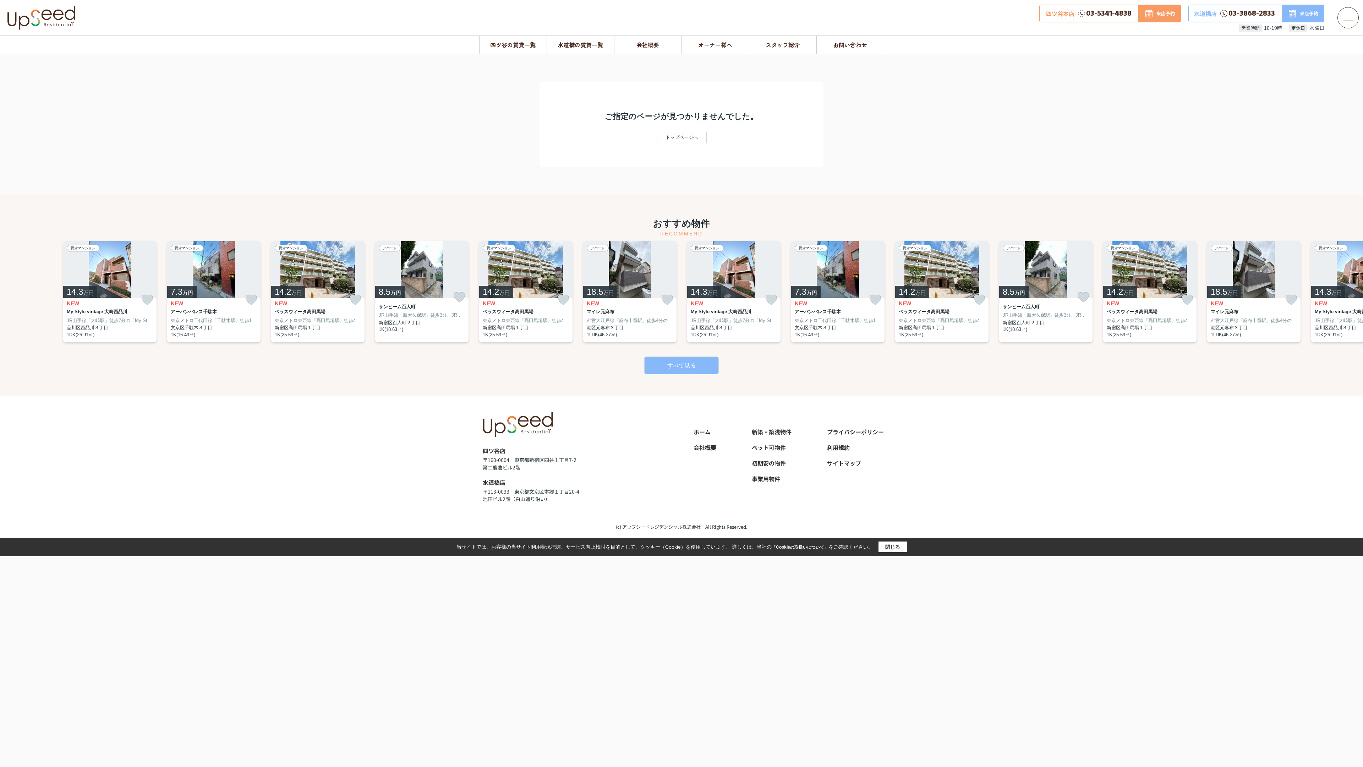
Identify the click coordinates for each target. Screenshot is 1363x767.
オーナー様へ (715, 44)
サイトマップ (844, 463)
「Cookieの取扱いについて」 (800, 547)
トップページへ (682, 137)
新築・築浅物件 (772, 432)
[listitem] (526, 292)
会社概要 (647, 44)
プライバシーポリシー (855, 432)
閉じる (892, 547)
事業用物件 (766, 478)
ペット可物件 (769, 447)
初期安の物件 (769, 463)
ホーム (702, 432)
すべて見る (681, 366)
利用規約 (838, 447)
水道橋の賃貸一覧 (580, 44)
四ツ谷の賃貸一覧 (513, 44)
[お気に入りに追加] (147, 300)
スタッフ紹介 (783, 44)
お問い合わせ (850, 44)
